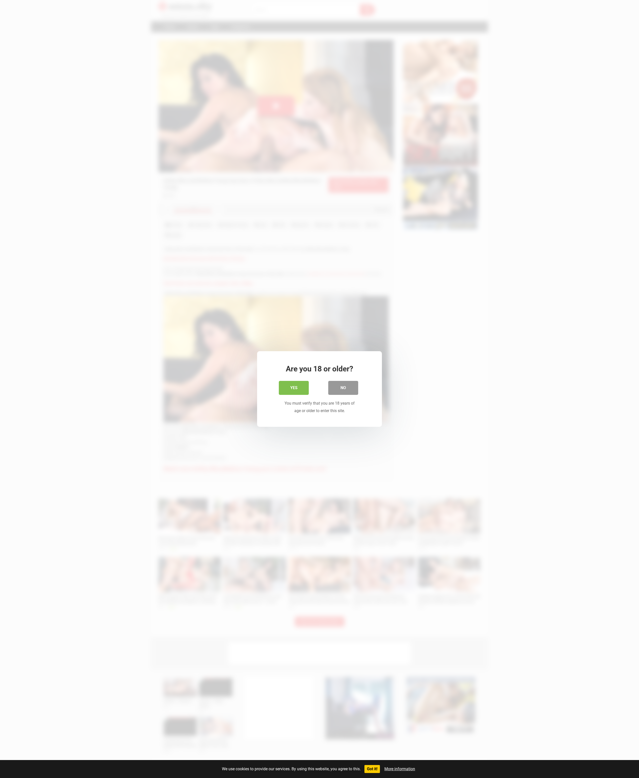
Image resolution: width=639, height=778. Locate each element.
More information (399, 769)
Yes (294, 387)
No (343, 387)
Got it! (372, 769)
